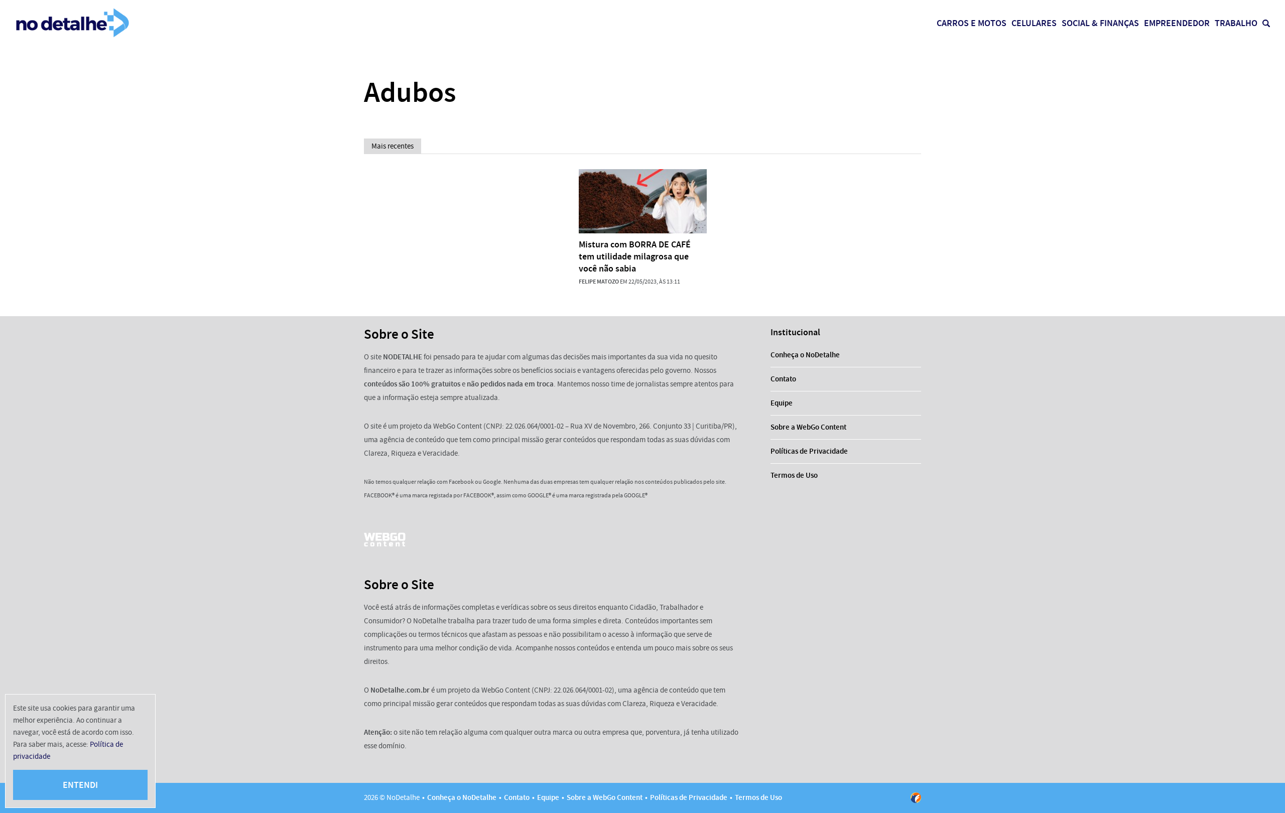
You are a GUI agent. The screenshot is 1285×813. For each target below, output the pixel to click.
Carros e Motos (971, 23)
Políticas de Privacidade (809, 451)
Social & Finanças (1100, 23)
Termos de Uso (794, 475)
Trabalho (1236, 23)
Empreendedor (1177, 23)
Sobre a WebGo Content (808, 427)
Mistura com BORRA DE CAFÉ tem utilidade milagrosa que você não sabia (635, 256)
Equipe (781, 403)
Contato (783, 379)
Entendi (80, 785)
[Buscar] (1266, 23)
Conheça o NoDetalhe (805, 355)
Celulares (1034, 23)
